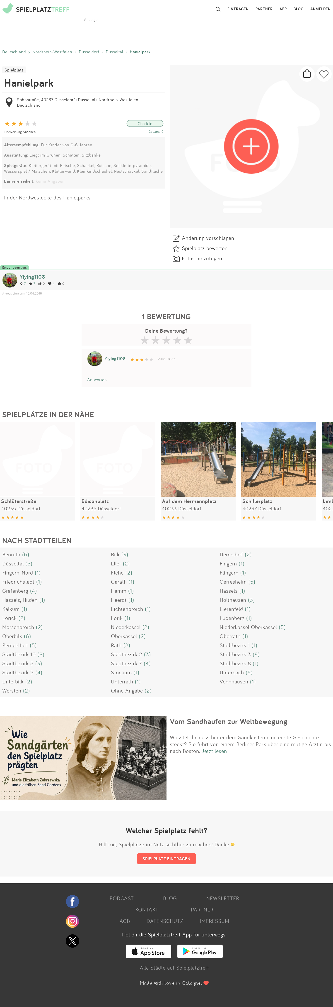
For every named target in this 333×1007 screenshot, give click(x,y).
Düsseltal (114, 51)
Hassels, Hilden (20, 599)
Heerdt (119, 599)
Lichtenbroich (127, 608)
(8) (41, 654)
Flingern (229, 572)
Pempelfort (15, 645)
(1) (241, 563)
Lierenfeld (231, 608)
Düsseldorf (89, 51)
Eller (116, 563)
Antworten (97, 379)
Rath (116, 645)
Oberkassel (124, 636)
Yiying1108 (32, 276)
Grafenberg (15, 590)
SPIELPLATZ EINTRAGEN (166, 859)
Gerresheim (233, 581)
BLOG (299, 9)
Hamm (118, 590)
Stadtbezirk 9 (18, 672)
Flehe (117, 572)
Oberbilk (12, 636)
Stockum (121, 672)
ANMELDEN (320, 9)
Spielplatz (14, 70)
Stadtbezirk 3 (235, 654)
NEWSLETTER (222, 898)
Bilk (115, 554)
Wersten (11, 690)
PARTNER (264, 9)
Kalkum (11, 608)
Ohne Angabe (127, 690)
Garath (119, 581)
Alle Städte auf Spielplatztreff (174, 967)
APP (283, 9)
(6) (25, 554)
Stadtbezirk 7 (126, 663)
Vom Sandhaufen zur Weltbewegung (228, 721)
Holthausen (233, 599)
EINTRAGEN (238, 9)
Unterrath (122, 681)
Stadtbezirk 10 (19, 654)
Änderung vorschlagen (208, 237)
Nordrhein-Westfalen (52, 51)
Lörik (117, 617)
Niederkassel (126, 627)
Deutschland (14, 51)
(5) (29, 563)
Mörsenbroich (18, 627)
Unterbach (232, 672)
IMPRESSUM (214, 920)
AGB (125, 920)
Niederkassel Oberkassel (248, 627)
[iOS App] (149, 956)
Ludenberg (232, 617)
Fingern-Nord (17, 572)
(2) (248, 554)
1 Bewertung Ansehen (20, 132)
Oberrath (230, 636)
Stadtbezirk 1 (235, 645)
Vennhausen (234, 681)
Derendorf (231, 554)
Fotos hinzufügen (202, 258)
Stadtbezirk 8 (235, 663)
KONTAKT (147, 909)
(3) (124, 554)
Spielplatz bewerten (205, 248)
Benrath (11, 554)
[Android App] (200, 956)
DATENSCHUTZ (165, 920)
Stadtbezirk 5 (18, 663)
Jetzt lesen (214, 750)
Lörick (9, 617)
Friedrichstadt (18, 581)
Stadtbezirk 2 (126, 654)
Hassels (229, 590)
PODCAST (122, 898)
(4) (33, 590)
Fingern (228, 563)
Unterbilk (13, 681)
